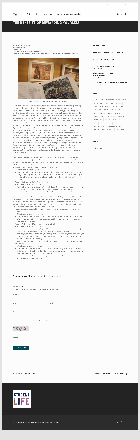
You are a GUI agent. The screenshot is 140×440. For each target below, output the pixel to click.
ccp (107, 103)
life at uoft (103, 116)
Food (95, 109)
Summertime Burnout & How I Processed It (108, 53)
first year (114, 106)
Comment (16, 294)
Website (15, 312)
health (120, 109)
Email (52, 303)
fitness (121, 106)
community (118, 103)
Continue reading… (98, 55)
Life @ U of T (28, 14)
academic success (25, 53)
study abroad (117, 123)
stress (95, 123)
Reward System (46, 53)
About (51, 14)
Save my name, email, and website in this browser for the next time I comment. (39, 321)
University (96, 129)
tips (59, 53)
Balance (25, 51)
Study (41, 51)
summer (103, 126)
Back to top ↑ (54, 422)
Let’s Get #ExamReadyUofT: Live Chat (105, 66)
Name (15, 303)
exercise (107, 106)
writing (101, 133)
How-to (36, 51)
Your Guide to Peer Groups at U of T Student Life (110, 82)
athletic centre (110, 100)
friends (106, 109)
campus (96, 103)
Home (45, 14)
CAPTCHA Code (17, 338)
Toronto (121, 126)
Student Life (103, 123)
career (102, 103)
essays (95, 106)
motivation (121, 116)
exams (101, 106)
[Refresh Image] (31, 327)
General (31, 51)
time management (112, 126)
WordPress (41, 422)
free (100, 109)
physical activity (98, 119)
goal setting (36, 53)
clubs (111, 103)
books (124, 100)
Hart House (113, 109)
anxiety (101, 100)
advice (95, 100)
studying (54, 53)
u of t (117, 129)
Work (95, 133)
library (96, 116)
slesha (23, 47)
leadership (110, 113)
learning (117, 113)
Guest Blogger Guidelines (72, 14)
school (115, 119)
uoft (77, 53)
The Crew (58, 14)
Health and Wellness (99, 113)
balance (118, 100)
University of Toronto (68, 53)
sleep (120, 119)
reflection (107, 119)
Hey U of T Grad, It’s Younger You (104, 60)
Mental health (112, 116)
